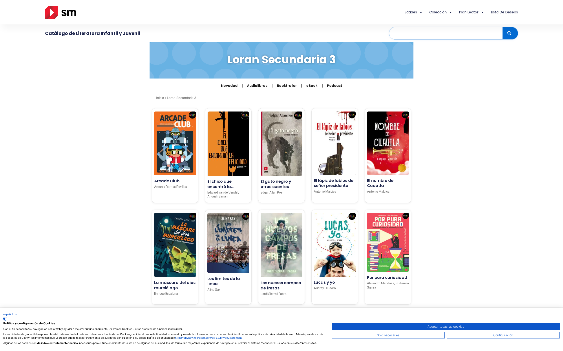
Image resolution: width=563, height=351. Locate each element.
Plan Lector (469, 12)
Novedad (229, 85)
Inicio (160, 98)
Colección (438, 12)
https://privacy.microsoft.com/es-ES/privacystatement (208, 337)
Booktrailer (287, 85)
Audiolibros (257, 85)
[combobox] (446, 33)
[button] (10, 314)
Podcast (334, 85)
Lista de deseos (504, 12)
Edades (410, 12)
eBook (312, 85)
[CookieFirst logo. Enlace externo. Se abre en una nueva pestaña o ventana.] (5, 319)
